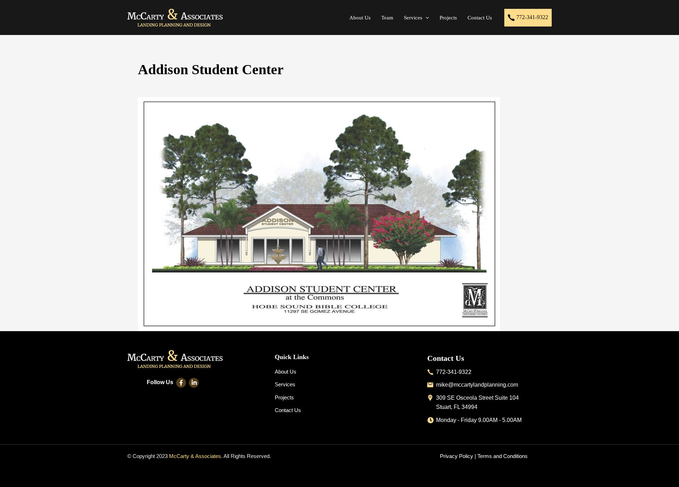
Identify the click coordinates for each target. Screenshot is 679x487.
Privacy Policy (456, 456)
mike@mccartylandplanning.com (477, 385)
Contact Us (288, 410)
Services (285, 384)
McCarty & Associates (195, 456)
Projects (284, 397)
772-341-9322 (531, 17)
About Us (285, 372)
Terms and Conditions (502, 456)
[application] (425, 17)
